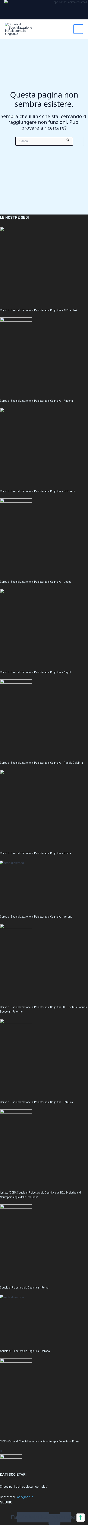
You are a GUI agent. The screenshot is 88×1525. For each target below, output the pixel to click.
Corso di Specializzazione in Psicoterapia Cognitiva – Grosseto (37, 491)
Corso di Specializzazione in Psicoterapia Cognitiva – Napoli (35, 672)
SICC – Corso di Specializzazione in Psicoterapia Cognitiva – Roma (39, 1441)
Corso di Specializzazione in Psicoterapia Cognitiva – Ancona (36, 400)
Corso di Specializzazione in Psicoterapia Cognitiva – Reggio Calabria (41, 762)
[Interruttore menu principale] (78, 29)
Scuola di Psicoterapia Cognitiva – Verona (25, 1351)
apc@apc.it (25, 1497)
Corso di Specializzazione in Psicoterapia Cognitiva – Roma (35, 853)
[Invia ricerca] (68, 139)
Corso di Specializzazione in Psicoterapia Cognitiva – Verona (36, 916)
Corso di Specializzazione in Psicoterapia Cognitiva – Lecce (35, 581)
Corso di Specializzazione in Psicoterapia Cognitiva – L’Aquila (36, 1102)
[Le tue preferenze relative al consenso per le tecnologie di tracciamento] (80, 1517)
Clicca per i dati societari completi (24, 1486)
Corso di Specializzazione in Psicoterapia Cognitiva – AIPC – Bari (38, 310)
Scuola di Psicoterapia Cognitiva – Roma (24, 1287)
